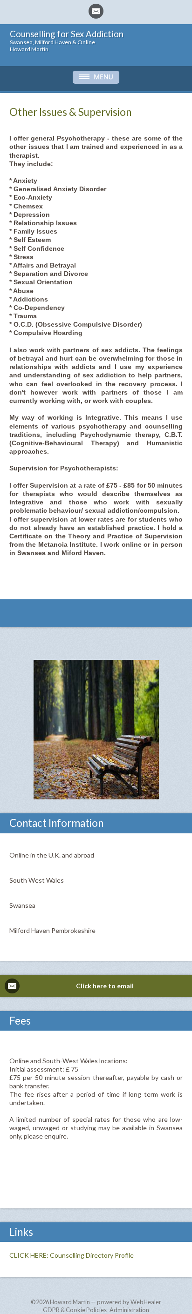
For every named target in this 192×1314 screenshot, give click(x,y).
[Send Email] (96, 11)
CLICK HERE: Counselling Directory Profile (71, 1255)
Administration (129, 1310)
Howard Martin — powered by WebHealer (105, 1302)
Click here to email (105, 986)
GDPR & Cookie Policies (75, 1310)
